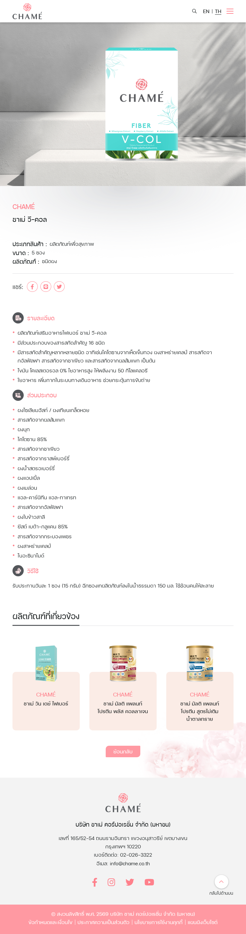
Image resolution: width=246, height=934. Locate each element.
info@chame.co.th (130, 863)
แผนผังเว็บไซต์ (202, 922)
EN (206, 11)
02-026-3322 (136, 854)
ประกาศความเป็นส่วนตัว (103, 922)
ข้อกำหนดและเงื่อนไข (50, 922)
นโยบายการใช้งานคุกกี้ (159, 922)
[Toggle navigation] (230, 11)
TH (218, 11)
